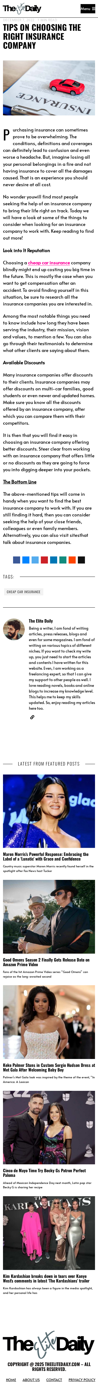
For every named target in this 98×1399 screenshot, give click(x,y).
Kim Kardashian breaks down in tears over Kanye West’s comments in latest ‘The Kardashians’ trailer (46, 1278)
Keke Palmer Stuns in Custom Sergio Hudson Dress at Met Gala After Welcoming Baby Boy (49, 1067)
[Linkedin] (53, 560)
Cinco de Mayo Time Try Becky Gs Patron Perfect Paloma (44, 1172)
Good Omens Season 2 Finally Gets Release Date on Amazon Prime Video (46, 962)
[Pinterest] (44, 560)
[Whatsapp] (62, 560)
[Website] (32, 717)
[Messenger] (25, 560)
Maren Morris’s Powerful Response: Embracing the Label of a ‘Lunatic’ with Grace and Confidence (45, 856)
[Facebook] (16, 560)
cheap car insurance (24, 591)
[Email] (81, 560)
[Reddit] (72, 560)
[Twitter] (35, 560)
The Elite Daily (41, 621)
